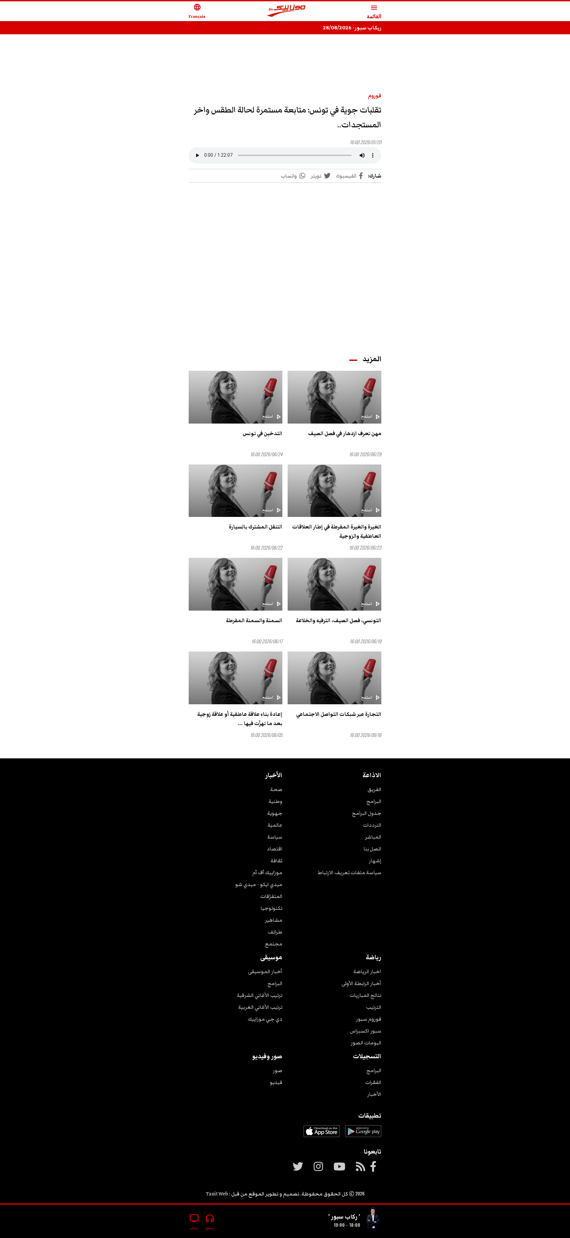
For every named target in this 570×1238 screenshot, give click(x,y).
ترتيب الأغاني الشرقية (259, 995)
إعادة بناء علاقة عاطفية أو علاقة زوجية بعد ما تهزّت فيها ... (239, 718)
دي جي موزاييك (265, 1019)
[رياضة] (373, 1218)
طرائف (275, 932)
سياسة (274, 837)
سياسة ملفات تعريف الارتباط (349, 872)
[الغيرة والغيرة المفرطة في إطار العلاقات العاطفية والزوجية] (334, 490)
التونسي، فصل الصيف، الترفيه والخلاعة (338, 620)
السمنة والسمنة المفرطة (254, 620)
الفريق (374, 789)
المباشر (373, 837)
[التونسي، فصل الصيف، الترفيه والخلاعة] (334, 584)
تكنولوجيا (271, 908)
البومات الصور (366, 1043)
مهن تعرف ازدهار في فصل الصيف (344, 433)
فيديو (276, 1082)
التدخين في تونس (262, 433)
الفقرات (373, 1082)
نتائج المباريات (365, 995)
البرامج (373, 801)
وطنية (275, 801)
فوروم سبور (368, 1019)
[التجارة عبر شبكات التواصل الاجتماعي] (334, 677)
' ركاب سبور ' (344, 1216)
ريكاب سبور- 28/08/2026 (352, 28)
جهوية (274, 813)
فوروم (374, 96)
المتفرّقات (271, 896)
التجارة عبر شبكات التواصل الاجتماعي (338, 714)
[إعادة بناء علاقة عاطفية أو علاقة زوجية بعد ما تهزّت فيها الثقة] (235, 677)
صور (277, 1070)
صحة (276, 789)
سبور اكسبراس (365, 1031)
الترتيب (373, 1007)
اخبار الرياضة (367, 971)
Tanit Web (217, 1194)
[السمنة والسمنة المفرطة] (235, 584)
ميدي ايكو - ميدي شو (258, 884)
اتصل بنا (372, 849)
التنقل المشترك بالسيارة (255, 527)
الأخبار (374, 1094)
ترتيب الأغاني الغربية (260, 1007)
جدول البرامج (366, 813)
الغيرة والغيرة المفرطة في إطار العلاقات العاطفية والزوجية (336, 531)
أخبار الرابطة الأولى (361, 983)
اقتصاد (274, 849)
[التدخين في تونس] (235, 397)
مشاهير (273, 920)
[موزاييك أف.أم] (286, 11)
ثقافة (276, 861)
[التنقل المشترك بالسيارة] (235, 490)
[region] (285, 60)
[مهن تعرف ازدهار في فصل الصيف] (334, 397)
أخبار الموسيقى (265, 971)
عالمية (275, 825)
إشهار (375, 861)
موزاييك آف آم (267, 872)
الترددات (372, 825)
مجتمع (273, 944)
